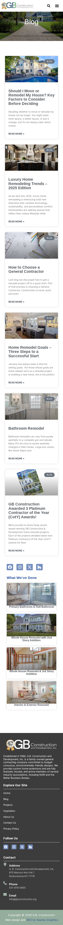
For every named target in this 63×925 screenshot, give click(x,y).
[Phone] (5, 883)
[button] (57, 6)
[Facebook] (10, 567)
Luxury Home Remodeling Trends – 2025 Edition (27, 183)
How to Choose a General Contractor (26, 269)
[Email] (5, 894)
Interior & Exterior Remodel (31, 704)
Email (12, 895)
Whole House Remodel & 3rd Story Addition (31, 672)
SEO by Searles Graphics (42, 920)
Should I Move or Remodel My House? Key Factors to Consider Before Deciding (31, 97)
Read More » (16, 133)
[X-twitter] (29, 567)
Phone (13, 884)
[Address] (5, 864)
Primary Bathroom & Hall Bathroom (31, 606)
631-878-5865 (17, 887)
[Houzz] (39, 567)
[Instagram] (19, 567)
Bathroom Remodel (26, 428)
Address (14, 865)
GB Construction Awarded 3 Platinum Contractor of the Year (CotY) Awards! (28, 510)
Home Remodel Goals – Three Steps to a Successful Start (29, 351)
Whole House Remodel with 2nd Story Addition (31, 639)
